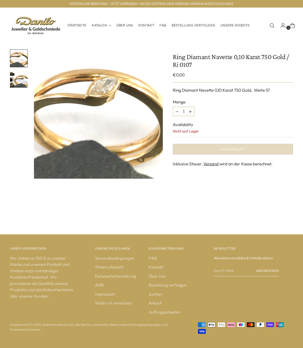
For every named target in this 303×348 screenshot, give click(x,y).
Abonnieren (267, 271)
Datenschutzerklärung (115, 276)
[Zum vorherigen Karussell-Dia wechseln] (279, 210)
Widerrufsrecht (109, 267)
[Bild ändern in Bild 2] (19, 79)
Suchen (155, 294)
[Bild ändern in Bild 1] (19, 58)
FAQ (153, 258)
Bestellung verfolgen (168, 285)
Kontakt (156, 267)
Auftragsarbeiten (165, 312)
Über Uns (157, 276)
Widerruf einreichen (113, 303)
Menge (179, 102)
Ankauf (155, 303)
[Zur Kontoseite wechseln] (281, 25)
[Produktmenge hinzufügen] (177, 111)
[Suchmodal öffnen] (272, 25)
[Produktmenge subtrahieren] (190, 111)
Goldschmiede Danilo (58, 324)
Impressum (105, 294)
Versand (210, 163)
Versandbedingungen (114, 258)
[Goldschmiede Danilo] (35, 25)
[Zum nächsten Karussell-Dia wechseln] (289, 210)
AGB (99, 285)
